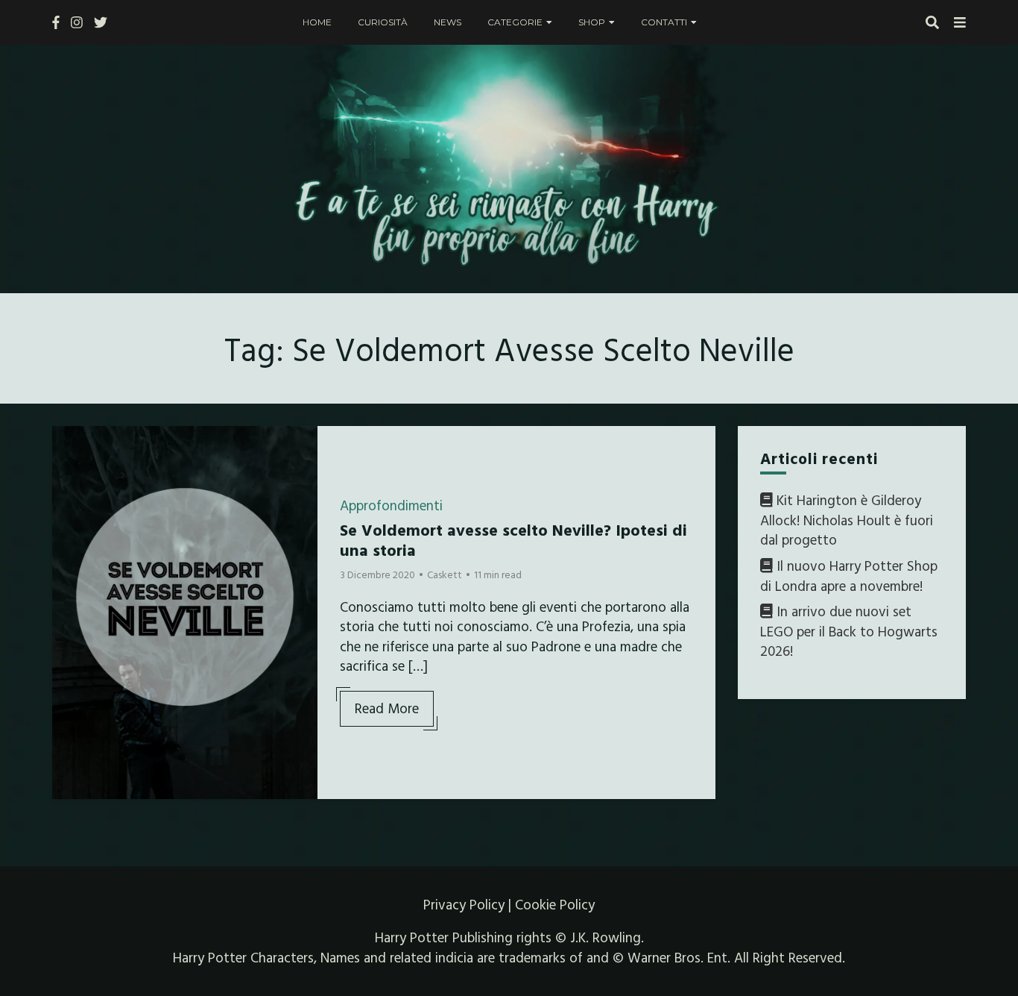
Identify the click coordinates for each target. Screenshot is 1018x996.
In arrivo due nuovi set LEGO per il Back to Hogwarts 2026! (849, 631)
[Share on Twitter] (69, 473)
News (447, 22)
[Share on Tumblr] (69, 500)
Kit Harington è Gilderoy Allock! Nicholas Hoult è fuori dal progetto (846, 519)
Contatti (664, 22)
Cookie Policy (555, 904)
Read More (387, 708)
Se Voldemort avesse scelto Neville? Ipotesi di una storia (513, 539)
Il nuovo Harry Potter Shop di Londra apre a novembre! (849, 575)
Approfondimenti (391, 505)
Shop (591, 22)
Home (317, 22)
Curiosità (383, 22)
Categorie (515, 22)
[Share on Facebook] (69, 447)
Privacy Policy (464, 904)
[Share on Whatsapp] (69, 527)
